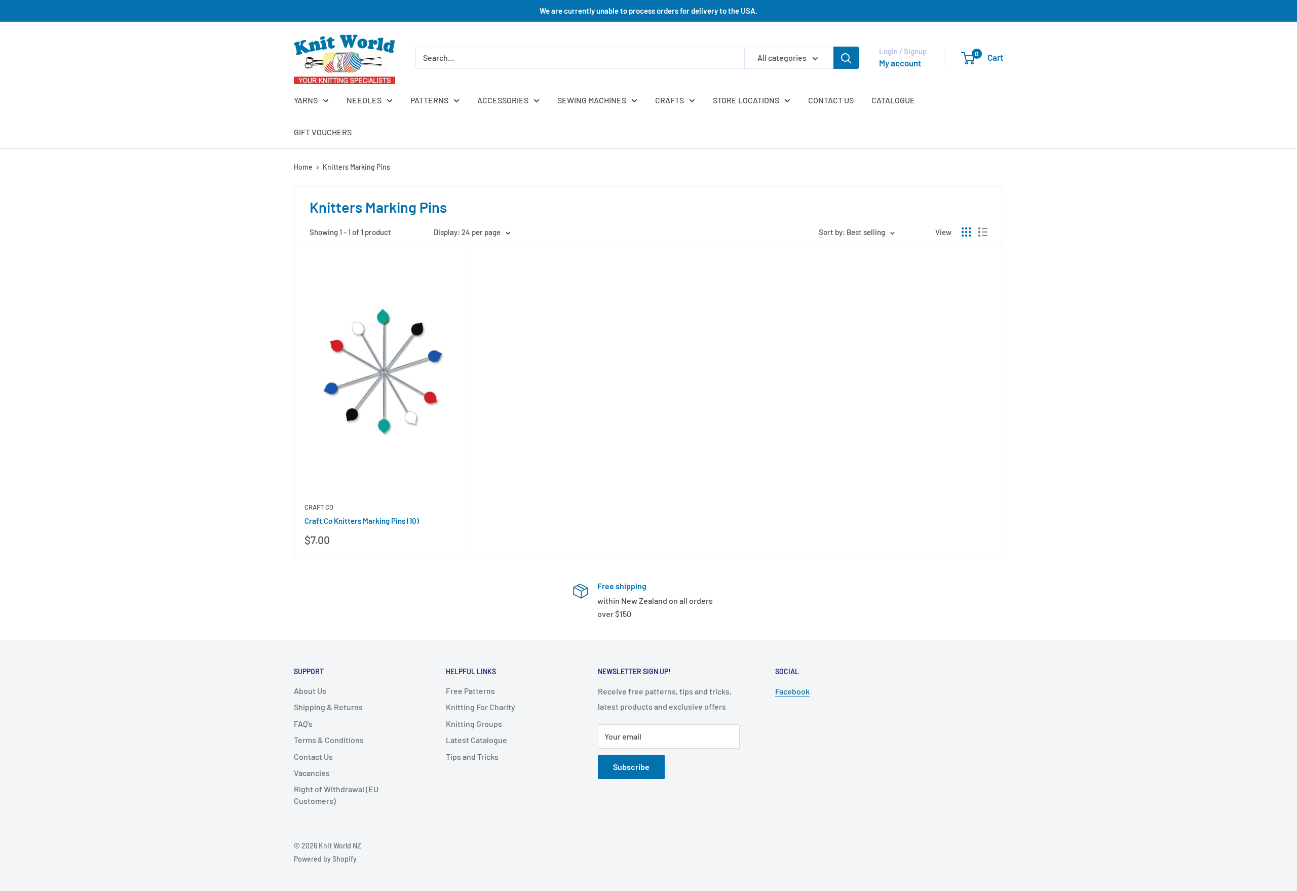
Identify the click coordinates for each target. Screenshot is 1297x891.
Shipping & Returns (328, 707)
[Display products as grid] (966, 232)
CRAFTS (669, 100)
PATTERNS (429, 100)
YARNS (306, 100)
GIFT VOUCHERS (323, 132)
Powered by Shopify (325, 859)
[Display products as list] (982, 232)
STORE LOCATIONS (746, 100)
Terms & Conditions (329, 740)
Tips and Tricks (472, 756)
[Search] (846, 58)
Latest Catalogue (476, 740)
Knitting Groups (474, 723)
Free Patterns (470, 690)
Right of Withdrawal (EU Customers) (336, 794)
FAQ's (303, 723)
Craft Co (318, 507)
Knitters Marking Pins (356, 167)
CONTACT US (831, 100)
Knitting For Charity (480, 707)
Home (303, 167)
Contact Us (313, 756)
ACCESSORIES (502, 100)
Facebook (792, 691)
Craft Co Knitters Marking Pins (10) (361, 520)
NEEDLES (364, 100)
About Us (310, 690)
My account (900, 63)
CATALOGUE (893, 100)
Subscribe (631, 766)
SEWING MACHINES (591, 100)
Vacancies (312, 773)
